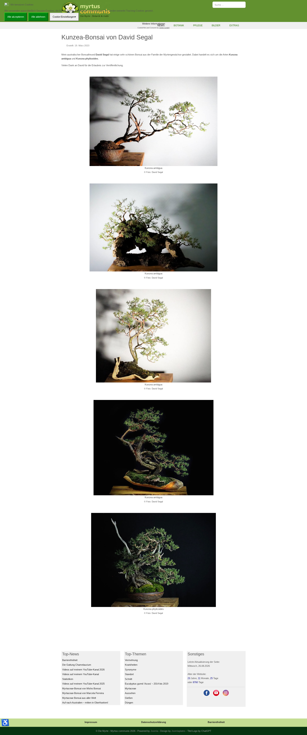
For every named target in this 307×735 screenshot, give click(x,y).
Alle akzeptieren (15, 16)
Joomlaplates (178, 731)
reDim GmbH (164, 28)
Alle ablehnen (38, 16)
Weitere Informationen (153, 23)
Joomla (154, 731)
